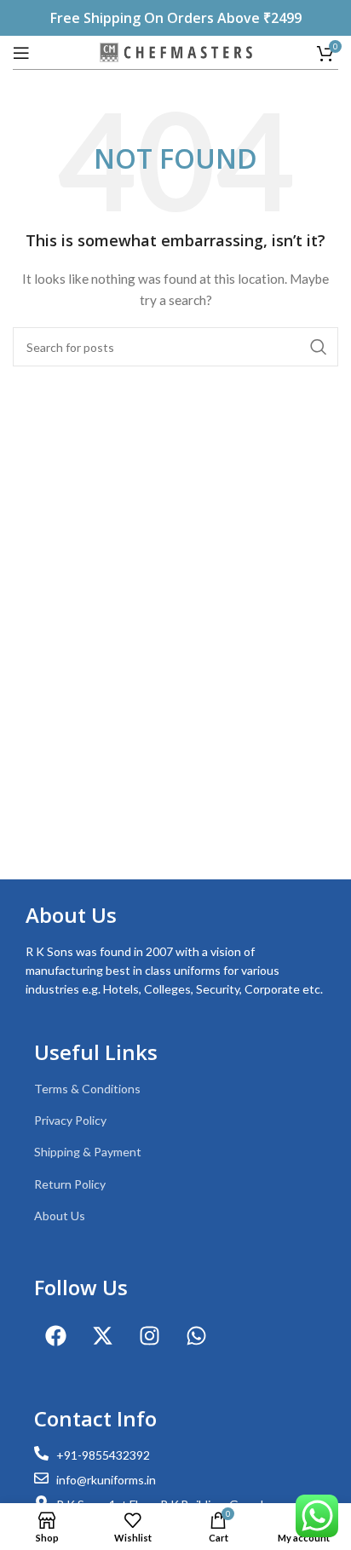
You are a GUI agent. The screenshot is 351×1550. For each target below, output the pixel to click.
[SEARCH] (318, 346)
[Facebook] (55, 1336)
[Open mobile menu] (21, 53)
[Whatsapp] (196, 1336)
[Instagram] (149, 1336)
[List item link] (175, 1089)
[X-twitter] (102, 1336)
